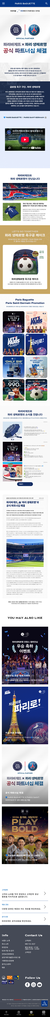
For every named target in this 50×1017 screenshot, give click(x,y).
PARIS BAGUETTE (25, 3)
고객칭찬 (28, 952)
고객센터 (28, 940)
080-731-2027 (30, 944)
